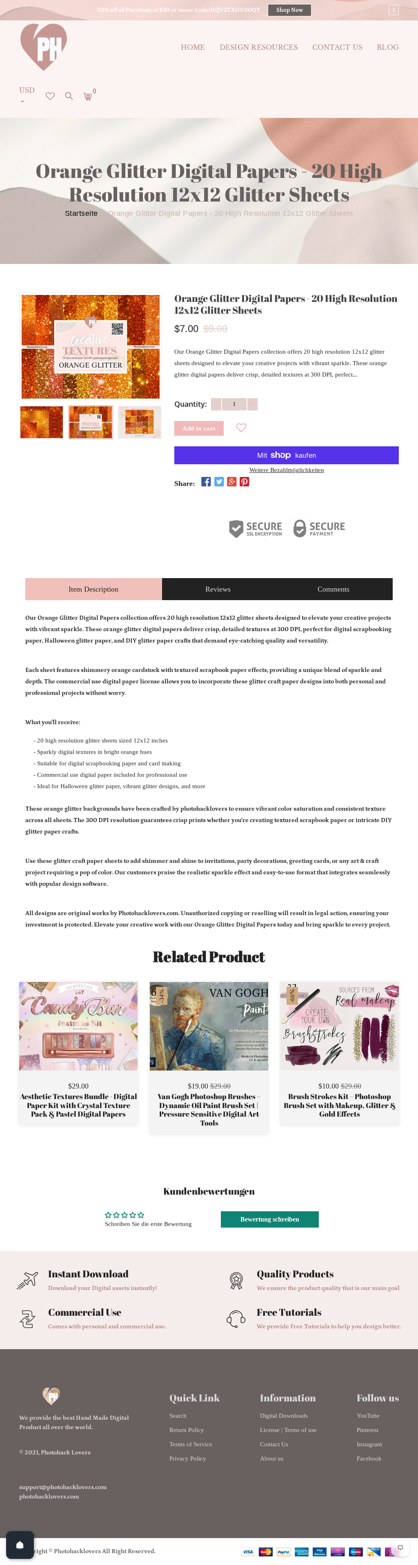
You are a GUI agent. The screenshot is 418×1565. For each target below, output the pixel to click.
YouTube (368, 1415)
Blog (388, 47)
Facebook (369, 1458)
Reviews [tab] (218, 589)
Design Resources (259, 47)
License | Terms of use (288, 1430)
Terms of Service (190, 1444)
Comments (333, 589)
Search (178, 1415)
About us (271, 1458)
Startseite (81, 213)
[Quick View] (99, 1038)
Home (193, 47)
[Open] (20, 1545)
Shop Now (289, 10)
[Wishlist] (241, 428)
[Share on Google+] (232, 482)
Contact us (337, 47)
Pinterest (367, 1430)
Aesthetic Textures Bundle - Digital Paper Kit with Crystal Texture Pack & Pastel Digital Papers (78, 1105)
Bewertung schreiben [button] (269, 1219)
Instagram (369, 1444)
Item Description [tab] (93, 589)
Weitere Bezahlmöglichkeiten (286, 470)
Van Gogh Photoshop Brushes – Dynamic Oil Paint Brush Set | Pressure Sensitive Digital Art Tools (209, 1109)
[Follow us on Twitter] (218, 482)
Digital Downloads (284, 1415)
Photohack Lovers (66, 1452)
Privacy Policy (187, 1458)
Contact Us (274, 1444)
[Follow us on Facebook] (206, 482)
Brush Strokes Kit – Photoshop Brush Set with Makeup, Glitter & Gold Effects (340, 1105)
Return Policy (186, 1430)
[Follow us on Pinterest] (244, 482)
